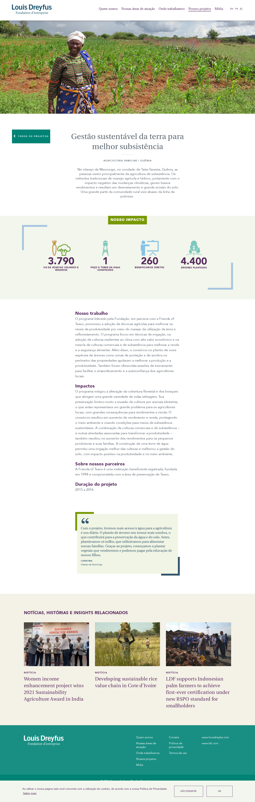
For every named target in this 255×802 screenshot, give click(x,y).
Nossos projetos (199, 9)
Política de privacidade (176, 745)
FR (236, 8)
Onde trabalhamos (172, 9)
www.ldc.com (210, 743)
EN (231, 8)
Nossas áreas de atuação (138, 9)
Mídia (219, 9)
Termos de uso (178, 753)
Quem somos (108, 9)
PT (241, 8)
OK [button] (219, 791)
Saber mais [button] (29, 793)
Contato (174, 737)
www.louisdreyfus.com (215, 737)
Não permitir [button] (189, 791)
